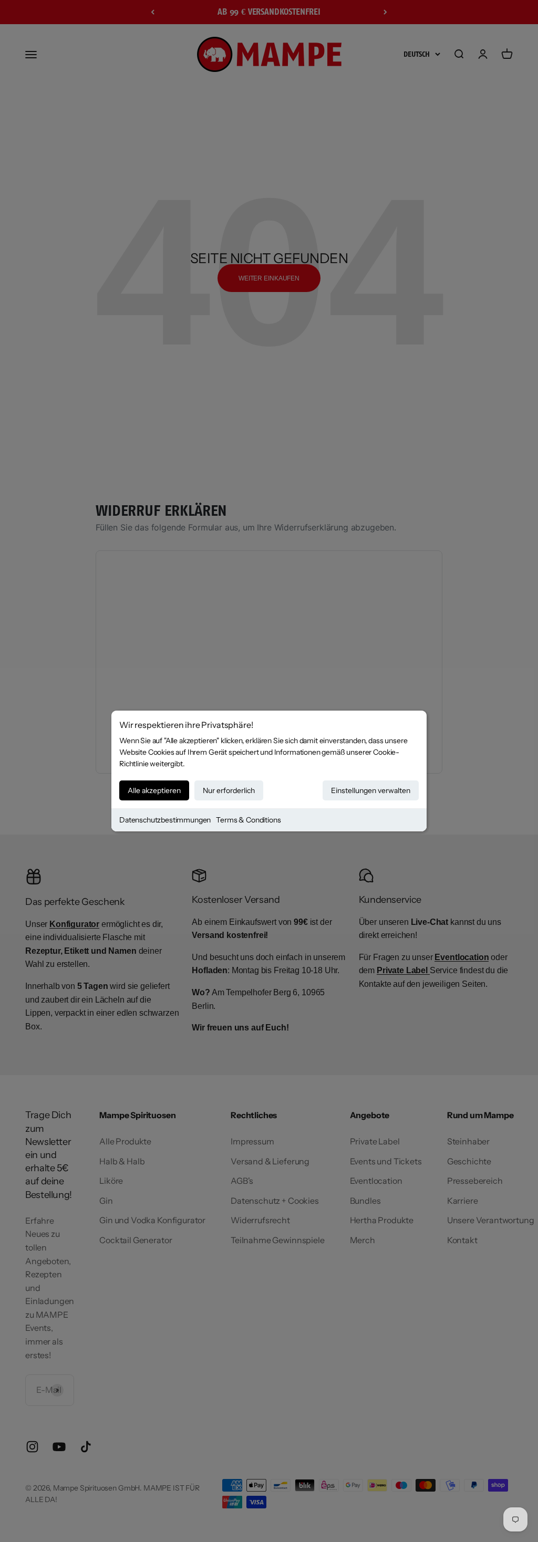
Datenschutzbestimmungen (165, 820)
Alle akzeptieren (154, 790)
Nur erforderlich (229, 790)
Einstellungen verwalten (370, 790)
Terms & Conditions (248, 820)
